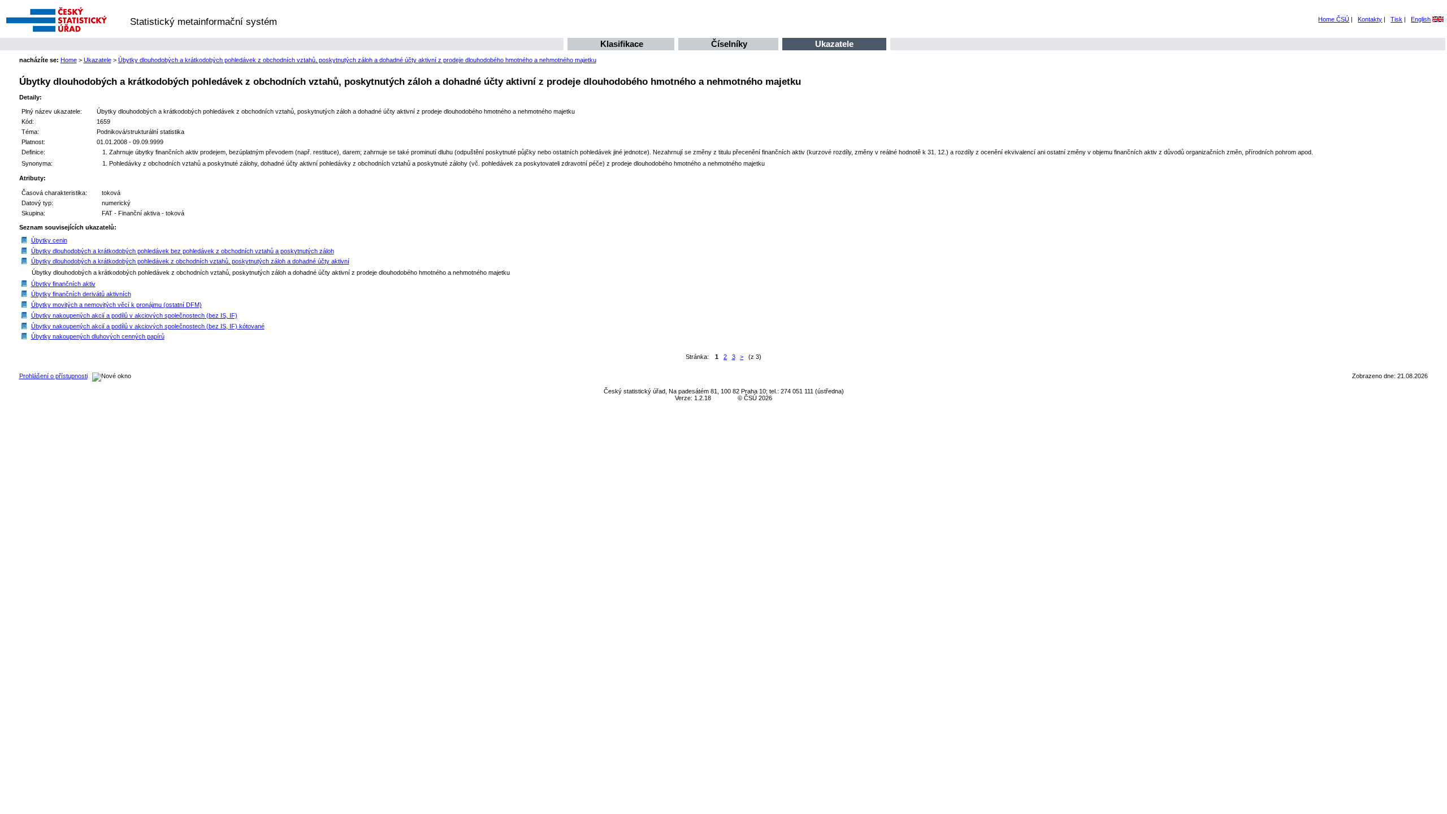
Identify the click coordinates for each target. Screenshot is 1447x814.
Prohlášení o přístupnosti (53, 376)
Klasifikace (621, 44)
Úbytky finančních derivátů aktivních (81, 294)
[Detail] (24, 240)
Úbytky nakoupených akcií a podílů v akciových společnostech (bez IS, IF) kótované (148, 326)
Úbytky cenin (49, 240)
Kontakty (1370, 19)
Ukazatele (834, 44)
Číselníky (729, 44)
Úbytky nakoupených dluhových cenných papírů (97, 336)
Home (68, 60)
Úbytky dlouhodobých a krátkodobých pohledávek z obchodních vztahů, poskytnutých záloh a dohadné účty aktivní (190, 261)
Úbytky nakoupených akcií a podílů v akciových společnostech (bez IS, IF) (134, 315)
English (1421, 19)
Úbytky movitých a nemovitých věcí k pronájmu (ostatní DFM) (116, 304)
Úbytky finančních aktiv (63, 283)
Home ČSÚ (1333, 19)
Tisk (1396, 19)
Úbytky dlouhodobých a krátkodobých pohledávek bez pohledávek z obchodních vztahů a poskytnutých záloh (182, 251)
